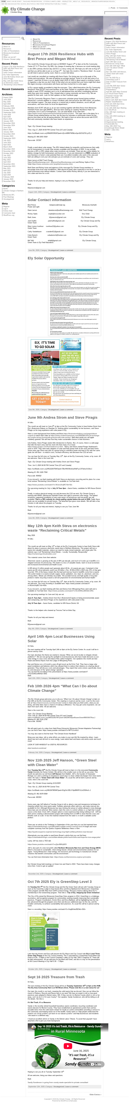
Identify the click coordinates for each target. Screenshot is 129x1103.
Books (5, 189)
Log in (5, 209)
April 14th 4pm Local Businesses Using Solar (115, 63)
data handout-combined (37, 748)
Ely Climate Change (27, 9)
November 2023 (9, 134)
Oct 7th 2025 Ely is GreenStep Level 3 (60, 882)
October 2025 (8, 110)
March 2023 (7, 147)
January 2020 (8, 179)
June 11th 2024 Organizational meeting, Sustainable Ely (114, 122)
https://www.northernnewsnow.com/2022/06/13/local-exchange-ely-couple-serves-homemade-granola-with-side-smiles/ (64, 436)
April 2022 (7, 162)
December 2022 (9, 149)
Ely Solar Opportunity (11, 75)
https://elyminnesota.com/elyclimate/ (47, 703)
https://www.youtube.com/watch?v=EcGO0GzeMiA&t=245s (70, 591)
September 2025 (9, 112)
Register (6, 207)
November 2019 (9, 181)
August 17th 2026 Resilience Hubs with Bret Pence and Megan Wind (13, 68)
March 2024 (7, 130)
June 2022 (7, 158)
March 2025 (7, 119)
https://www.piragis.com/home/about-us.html (45, 447)
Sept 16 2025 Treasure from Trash (56, 977)
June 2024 (7, 127)
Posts (113, 8)
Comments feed (9, 213)
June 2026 (7, 100)
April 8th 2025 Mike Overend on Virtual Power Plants (116, 93)
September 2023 (9, 138)
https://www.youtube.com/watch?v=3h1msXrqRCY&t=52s (50, 485)
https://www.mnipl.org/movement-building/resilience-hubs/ (51, 113)
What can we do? (9, 57)
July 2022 (6, 155)
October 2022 (8, 153)
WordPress (110, 141)
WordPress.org (8, 215)
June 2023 (7, 143)
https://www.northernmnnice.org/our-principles (72, 857)
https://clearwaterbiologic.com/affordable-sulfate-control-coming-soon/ (55, 826)
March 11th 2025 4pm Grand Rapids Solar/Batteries (116, 101)
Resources (7, 49)
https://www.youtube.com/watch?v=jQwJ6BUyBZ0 (47, 844)
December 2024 (9, 123)
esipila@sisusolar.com (63, 164)
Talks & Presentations (11, 51)
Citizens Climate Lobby (11, 59)
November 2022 (9, 151)
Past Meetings (8, 197)
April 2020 (7, 175)
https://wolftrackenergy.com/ (39, 162)
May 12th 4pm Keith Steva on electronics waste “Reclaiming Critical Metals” (13, 83)
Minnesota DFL (8, 195)
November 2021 (9, 164)
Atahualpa (73, 1101)
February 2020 (8, 177)
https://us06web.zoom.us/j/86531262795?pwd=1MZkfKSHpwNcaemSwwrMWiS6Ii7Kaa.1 (61, 717)
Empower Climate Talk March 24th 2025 (114, 97)
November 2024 (9, 125)
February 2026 (8, 106)
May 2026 (7, 102)
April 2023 (7, 145)
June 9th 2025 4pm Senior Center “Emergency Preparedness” (115, 88)
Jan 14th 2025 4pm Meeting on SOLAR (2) (116, 109)
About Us (6, 47)
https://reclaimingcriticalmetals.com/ (42, 554)
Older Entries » (95, 1095)
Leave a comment (68, 192)
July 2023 (6, 140)
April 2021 (7, 170)
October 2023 (8, 136)
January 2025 (8, 121)
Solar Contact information (12, 72)
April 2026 (7, 104)
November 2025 (9, 108)
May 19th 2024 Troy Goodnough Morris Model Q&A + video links (115, 128)
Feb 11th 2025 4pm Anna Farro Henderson (115, 105)
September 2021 (9, 166)
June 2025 (7, 115)
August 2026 (8, 97)
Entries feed (7, 211)
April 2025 (7, 117)
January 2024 (8, 132)
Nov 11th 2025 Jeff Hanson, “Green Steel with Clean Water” (116, 74)
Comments (123, 8)
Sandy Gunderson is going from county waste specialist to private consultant (58, 1082)
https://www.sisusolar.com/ (42, 164)
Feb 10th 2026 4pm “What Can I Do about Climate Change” (115, 68)
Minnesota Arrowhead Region (44, 45)
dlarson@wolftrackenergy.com (63, 162)
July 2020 (6, 173)
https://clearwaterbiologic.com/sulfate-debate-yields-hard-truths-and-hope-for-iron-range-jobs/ (64, 837)
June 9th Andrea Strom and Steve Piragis (63, 417)
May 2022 (7, 160)
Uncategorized (8, 199)
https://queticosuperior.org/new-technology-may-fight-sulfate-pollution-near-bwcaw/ (60, 832)
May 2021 (7, 168)
